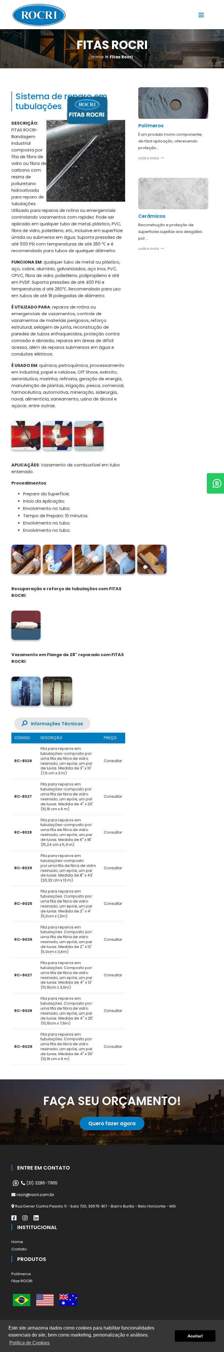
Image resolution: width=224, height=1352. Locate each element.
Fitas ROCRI (21, 1281)
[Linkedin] (36, 1218)
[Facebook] (14, 1218)
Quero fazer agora (112, 1123)
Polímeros (21, 1274)
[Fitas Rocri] (26, 435)
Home (17, 1242)
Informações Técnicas (55, 724)
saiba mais (149, 158)
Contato (19, 1249)
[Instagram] (25, 1218)
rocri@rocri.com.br (34, 1195)
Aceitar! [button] (195, 1336)
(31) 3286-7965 (41, 1183)
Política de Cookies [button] (29, 1342)
